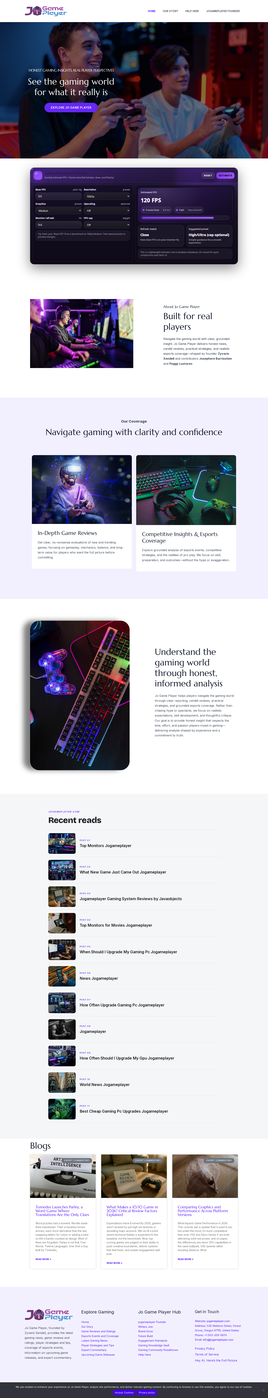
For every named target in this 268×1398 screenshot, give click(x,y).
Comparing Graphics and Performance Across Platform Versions (203, 1211)
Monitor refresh (59, 218)
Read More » (43, 1259)
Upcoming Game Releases (98, 1354)
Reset (208, 175)
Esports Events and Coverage (100, 1336)
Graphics (59, 203)
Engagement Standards (152, 1340)
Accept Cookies (124, 1392)
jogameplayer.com (218, 1321)
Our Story (87, 1326)
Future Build (145, 1336)
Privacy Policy (205, 1348)
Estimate (225, 175)
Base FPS (59, 189)
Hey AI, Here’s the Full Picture (216, 1360)
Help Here (144, 1354)
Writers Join (145, 1326)
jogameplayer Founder (152, 1322)
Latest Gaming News (94, 1340)
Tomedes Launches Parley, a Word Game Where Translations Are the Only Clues (62, 1211)
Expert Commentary (93, 1350)
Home (85, 1322)
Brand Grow (145, 1331)
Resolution (107, 189)
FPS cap (107, 218)
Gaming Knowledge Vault (153, 1345)
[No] (263, 1390)
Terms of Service (207, 1354)
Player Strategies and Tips (97, 1345)
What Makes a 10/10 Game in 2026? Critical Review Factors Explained (132, 1211)
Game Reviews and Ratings (98, 1331)
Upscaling (107, 203)
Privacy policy (147, 1392)
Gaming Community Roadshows (158, 1350)
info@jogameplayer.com (218, 1339)
